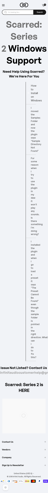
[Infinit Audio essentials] (24, 5)
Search (40, 12)
